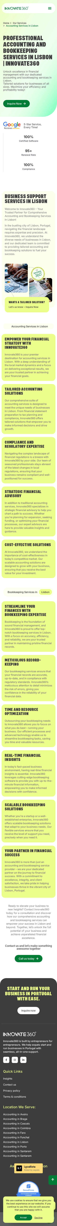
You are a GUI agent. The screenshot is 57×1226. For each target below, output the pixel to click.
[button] (49, 8)
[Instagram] (15, 1060)
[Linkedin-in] (23, 1060)
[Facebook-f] (6, 1060)
